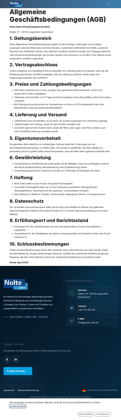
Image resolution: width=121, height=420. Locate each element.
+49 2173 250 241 (86, 309)
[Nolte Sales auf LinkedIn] (15, 359)
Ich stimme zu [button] (103, 414)
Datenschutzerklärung (28, 390)
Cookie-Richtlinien (18, 406)
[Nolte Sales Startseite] (16, 284)
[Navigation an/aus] (108, 4)
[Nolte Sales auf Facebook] (7, 359)
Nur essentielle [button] (85, 414)
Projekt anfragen (18, 371)
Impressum (9, 390)
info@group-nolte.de (88, 322)
